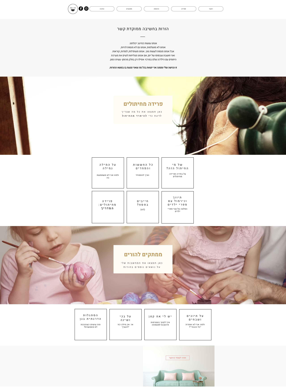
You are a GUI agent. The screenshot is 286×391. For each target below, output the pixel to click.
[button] (101, 8)
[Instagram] (86, 8)
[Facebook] (81, 8)
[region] (108, 173)
